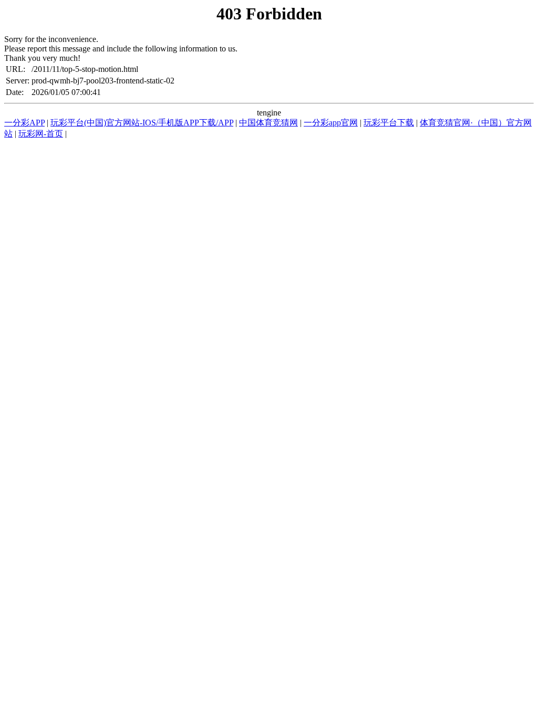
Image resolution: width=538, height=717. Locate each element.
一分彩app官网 (331, 122)
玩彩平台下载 (389, 122)
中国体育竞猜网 (268, 122)
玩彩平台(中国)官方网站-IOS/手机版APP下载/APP (141, 122)
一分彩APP (24, 122)
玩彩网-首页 (40, 133)
